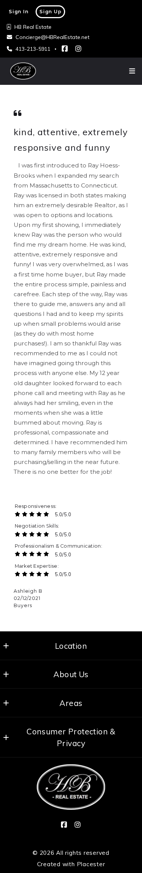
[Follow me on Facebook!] (64, 48)
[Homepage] (71, 787)
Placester (91, 864)
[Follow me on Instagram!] (78, 48)
